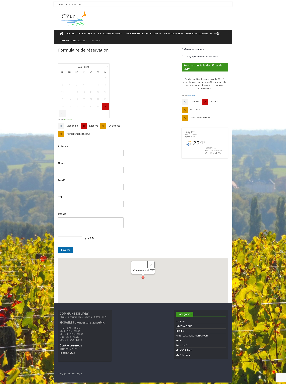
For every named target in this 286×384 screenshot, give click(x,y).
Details (62, 214)
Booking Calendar (68, 119)
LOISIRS (180, 330)
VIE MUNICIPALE (172, 33)
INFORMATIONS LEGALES (72, 40)
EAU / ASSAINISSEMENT (110, 33)
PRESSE (94, 40)
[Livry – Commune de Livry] (73, 11)
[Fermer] (151, 264)
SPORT (179, 340)
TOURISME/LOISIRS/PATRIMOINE (142, 33)
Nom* (61, 163)
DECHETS (180, 321)
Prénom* (63, 146)
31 (62, 113)
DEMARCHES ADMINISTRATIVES (202, 33)
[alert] (205, 56)
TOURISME (181, 345)
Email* (61, 180)
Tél (60, 197)
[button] (143, 278)
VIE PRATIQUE (86, 33)
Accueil (71, 33)
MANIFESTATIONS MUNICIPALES (192, 335)
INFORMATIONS (184, 326)
